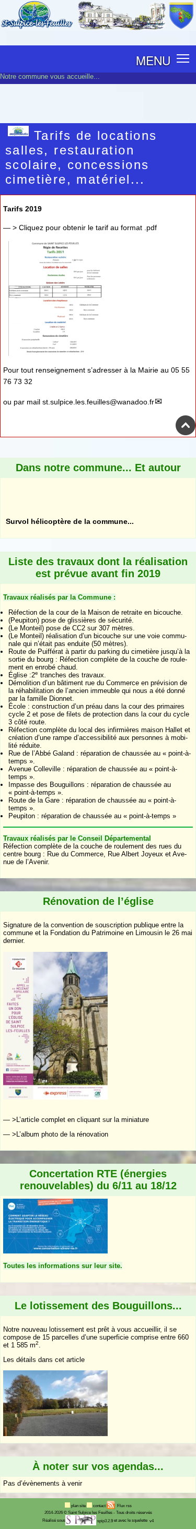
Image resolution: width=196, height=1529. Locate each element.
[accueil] (98, 28)
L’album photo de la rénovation (62, 1134)
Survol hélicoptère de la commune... (70, 485)
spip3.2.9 (105, 1521)
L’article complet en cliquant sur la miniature (82, 1120)
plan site (79, 1505)
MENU (153, 60)
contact (100, 1505)
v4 (151, 1521)
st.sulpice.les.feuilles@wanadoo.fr (98, 402)
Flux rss (124, 1505)
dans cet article (61, 1360)
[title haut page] (185, 433)
